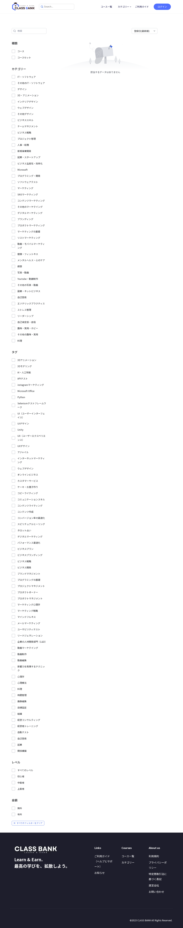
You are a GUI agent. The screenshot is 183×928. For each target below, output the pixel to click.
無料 (19, 808)
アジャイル (23, 452)
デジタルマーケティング (29, 213)
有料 (19, 814)
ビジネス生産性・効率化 (30, 163)
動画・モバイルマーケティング (31, 245)
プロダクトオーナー (27, 592)
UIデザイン (23, 423)
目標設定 (22, 707)
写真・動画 (23, 272)
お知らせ (99, 873)
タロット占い (24, 530)
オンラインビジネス (27, 474)
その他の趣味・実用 (27, 334)
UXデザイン (23, 446)
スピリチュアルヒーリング (31, 524)
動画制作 (22, 654)
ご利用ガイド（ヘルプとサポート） (103, 861)
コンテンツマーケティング (31, 200)
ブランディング (25, 219)
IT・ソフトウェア (26, 77)
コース (20, 51)
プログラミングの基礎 (28, 579)
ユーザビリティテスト (28, 629)
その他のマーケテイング (30, 206)
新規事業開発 (24, 151)
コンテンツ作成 (25, 511)
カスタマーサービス (27, 480)
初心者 (20, 776)
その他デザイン (25, 114)
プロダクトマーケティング (31, 225)
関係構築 (22, 751)
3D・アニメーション (28, 95)
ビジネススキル (25, 120)
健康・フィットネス (27, 254)
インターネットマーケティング (31, 460)
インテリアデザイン (27, 101)
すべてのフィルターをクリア (29, 823)
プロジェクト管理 (26, 138)
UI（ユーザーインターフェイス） (31, 415)
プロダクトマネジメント (30, 598)
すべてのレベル (25, 770)
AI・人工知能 (24, 372)
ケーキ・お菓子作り (27, 487)
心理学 (20, 676)
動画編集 (22, 660)
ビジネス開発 (24, 567)
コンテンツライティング (29, 505)
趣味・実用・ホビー (27, 328)
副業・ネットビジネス (28, 291)
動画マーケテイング (27, 648)
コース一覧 (106, 6)
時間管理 (22, 695)
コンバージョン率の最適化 (31, 518)
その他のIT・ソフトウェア (31, 83)
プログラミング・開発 (28, 175)
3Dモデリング (24, 366)
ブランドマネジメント (28, 573)
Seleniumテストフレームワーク (31, 405)
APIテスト (22, 378)
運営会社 (154, 885)
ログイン (162, 6)
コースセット (24, 57)
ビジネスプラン (25, 549)
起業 (19, 744)
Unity (20, 429)
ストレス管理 (24, 309)
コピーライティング (27, 493)
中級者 (20, 782)
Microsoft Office (25, 391)
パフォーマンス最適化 (28, 542)
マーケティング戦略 (27, 610)
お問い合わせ (156, 891)
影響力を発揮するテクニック (31, 668)
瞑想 (19, 266)
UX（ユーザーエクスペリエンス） (31, 437)
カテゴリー (123, 6)
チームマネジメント (27, 126)
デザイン (22, 89)
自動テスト (23, 732)
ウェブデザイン (25, 107)
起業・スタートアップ (28, 157)
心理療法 (22, 682)
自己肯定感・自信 (26, 322)
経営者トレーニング (27, 726)
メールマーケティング (28, 623)
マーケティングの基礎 (28, 231)
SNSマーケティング (27, 194)
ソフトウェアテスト (27, 182)
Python (21, 397)
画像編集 (22, 701)
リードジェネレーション (30, 635)
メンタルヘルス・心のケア (31, 260)
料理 (19, 340)
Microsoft (22, 169)
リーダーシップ (25, 316)
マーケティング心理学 (28, 604)
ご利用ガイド (142, 6)
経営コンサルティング (28, 720)
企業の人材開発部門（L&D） (31, 641)
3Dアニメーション (26, 360)
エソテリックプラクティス (31, 303)
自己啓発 (22, 297)
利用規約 (154, 856)
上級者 (20, 788)
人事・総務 (23, 145)
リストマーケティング (28, 237)
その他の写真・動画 (27, 285)
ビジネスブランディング (29, 555)
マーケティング (25, 188)
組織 (19, 713)
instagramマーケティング (30, 384)
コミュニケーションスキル (31, 499)
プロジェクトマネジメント (31, 586)
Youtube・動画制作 (27, 278)
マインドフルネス (26, 617)
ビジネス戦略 (24, 132)
